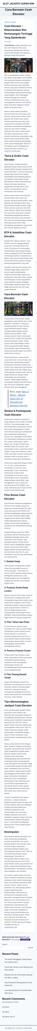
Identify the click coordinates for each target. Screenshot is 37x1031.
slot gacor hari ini (8, 1017)
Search (4, 944)
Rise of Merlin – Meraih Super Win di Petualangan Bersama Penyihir (19, 398)
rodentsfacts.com (10, 927)
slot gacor (5, 1012)
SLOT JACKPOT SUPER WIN (21, 1028)
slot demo (5, 1007)
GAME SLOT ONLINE (10, 22)
